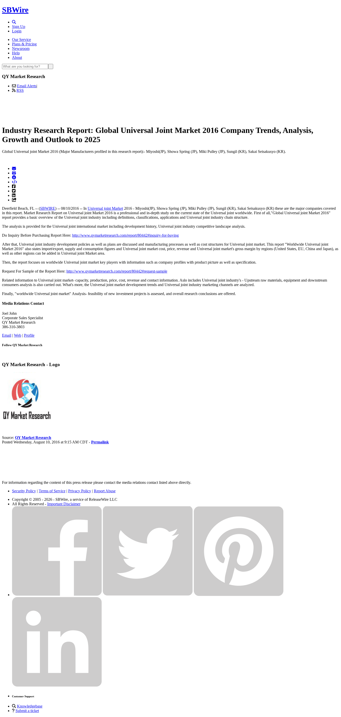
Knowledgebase (29, 706)
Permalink (100, 442)
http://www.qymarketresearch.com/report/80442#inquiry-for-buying (125, 235)
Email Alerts (26, 86)
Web (17, 335)
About (17, 57)
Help (16, 53)
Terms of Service (52, 491)
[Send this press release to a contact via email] (14, 168)
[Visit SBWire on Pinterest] (239, 595)
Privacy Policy (79, 491)
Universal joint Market (105, 208)
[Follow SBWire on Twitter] (148, 595)
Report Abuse (105, 491)
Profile (29, 335)
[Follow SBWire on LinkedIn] (57, 685)
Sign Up (18, 26)
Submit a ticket (27, 711)
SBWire (15, 9)
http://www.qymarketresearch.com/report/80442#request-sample (116, 271)
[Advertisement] (170, 108)
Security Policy (24, 491)
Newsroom (20, 48)
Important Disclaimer (63, 504)
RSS (20, 90)
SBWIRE (47, 208)
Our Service (21, 39)
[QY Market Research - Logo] (27, 420)
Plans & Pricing (24, 44)
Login (16, 31)
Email (6, 335)
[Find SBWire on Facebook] (57, 595)
